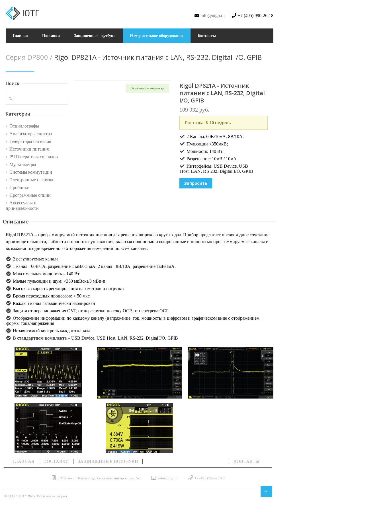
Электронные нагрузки (32, 179)
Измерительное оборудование (156, 36)
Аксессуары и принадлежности (22, 205)
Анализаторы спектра (30, 133)
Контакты (207, 36)
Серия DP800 (28, 57)
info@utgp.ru (212, 15)
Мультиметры (22, 164)
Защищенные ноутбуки (95, 36)
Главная (20, 36)
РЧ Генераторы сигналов (33, 156)
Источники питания (29, 149)
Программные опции (30, 195)
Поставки (51, 36)
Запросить (195, 183)
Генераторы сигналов (30, 141)
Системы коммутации (30, 172)
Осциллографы (24, 126)
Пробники (19, 187)
